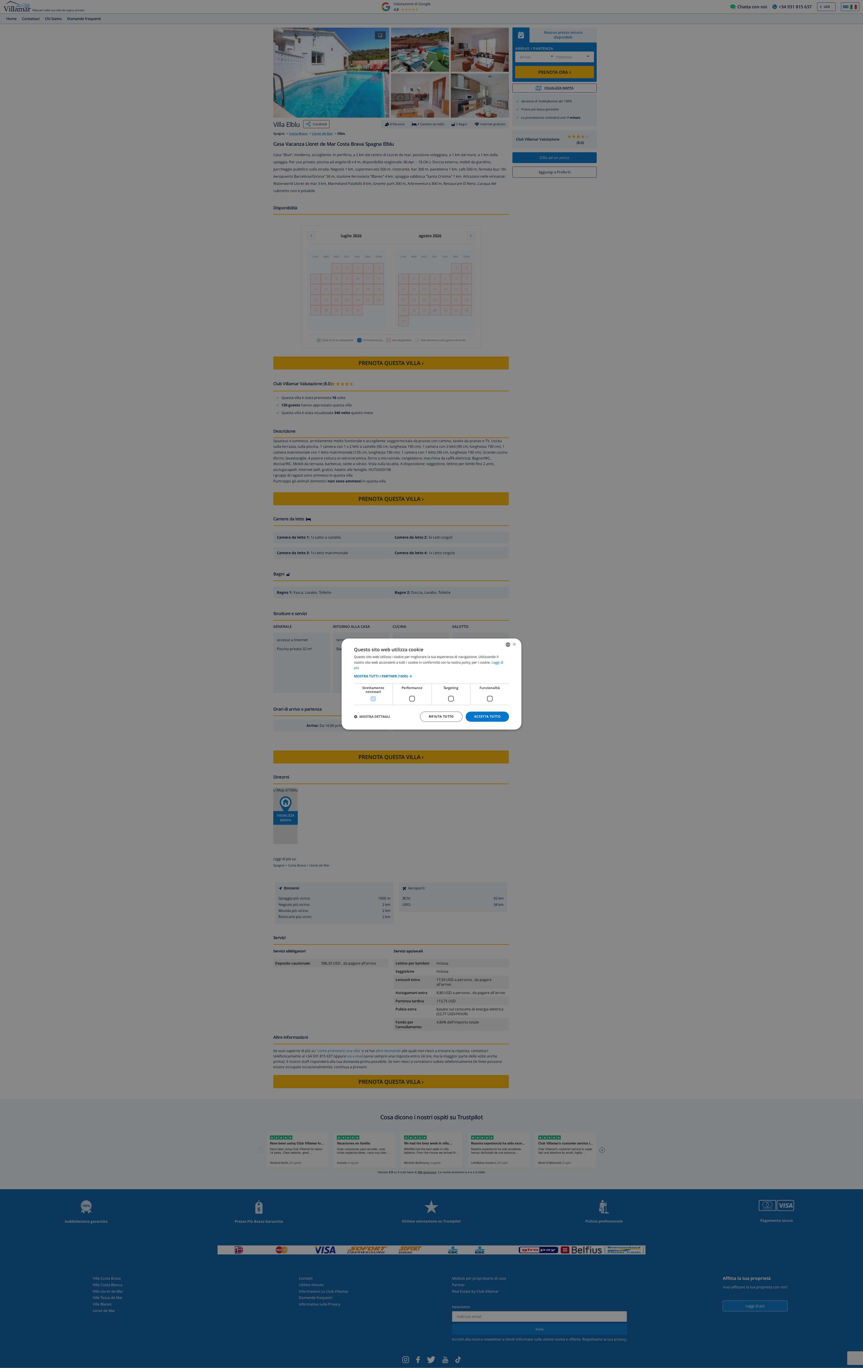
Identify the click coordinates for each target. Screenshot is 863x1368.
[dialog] (431, 684)
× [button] (514, 644)
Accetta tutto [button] (487, 716)
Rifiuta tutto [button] (441, 716)
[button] (431, 676)
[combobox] (508, 644)
